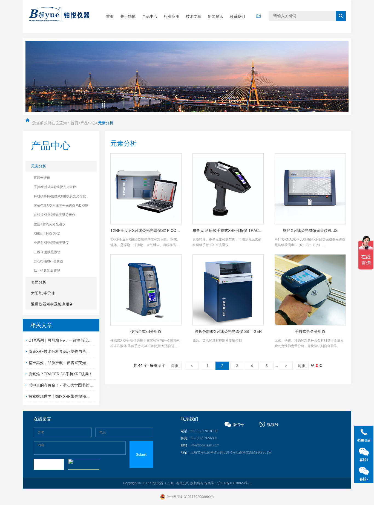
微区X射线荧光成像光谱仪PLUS (310, 230)
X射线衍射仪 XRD (47, 233)
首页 (110, 16)
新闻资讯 (215, 16)
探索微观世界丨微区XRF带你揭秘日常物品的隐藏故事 (74, 396)
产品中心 (149, 16)
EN (258, 16)
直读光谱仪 (42, 178)
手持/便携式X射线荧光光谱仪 (55, 187)
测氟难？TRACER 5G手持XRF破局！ (60, 374)
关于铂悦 (128, 16)
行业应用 (171, 16)
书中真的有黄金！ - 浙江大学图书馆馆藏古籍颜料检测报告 (78, 385)
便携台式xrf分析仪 (146, 331)
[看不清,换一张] (83, 464)
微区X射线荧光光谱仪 (49, 224)
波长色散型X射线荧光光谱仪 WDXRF (61, 205)
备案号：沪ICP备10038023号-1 (227, 483)
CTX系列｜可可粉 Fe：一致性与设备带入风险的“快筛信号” (78, 340)
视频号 (272, 424)
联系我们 (237, 16)
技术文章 (193, 16)
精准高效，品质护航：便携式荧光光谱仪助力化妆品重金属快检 (82, 362)
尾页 (302, 365)
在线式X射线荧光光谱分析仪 (54, 215)
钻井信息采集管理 (47, 271)
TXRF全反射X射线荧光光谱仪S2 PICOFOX (146, 230)
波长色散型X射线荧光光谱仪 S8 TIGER (228, 331)
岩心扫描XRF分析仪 (48, 261)
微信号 (238, 424)
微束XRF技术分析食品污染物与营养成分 (62, 351)
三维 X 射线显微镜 (47, 252)
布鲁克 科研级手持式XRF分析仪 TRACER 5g (228, 230)
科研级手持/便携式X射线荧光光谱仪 (60, 196)
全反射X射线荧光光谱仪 (51, 243)
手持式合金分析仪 (310, 331)
